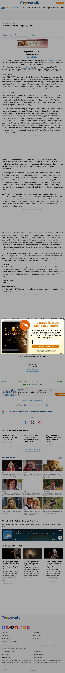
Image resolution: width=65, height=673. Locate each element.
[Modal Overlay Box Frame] (32, 336)
